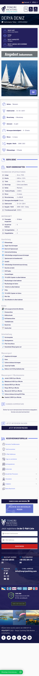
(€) (35, 2)
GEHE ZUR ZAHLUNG (18, 604)
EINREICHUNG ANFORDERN (18, 501)
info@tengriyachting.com (26, 571)
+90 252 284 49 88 (26, 561)
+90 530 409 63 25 (7, 561)
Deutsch (27, 2)
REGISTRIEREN (19, 546)
